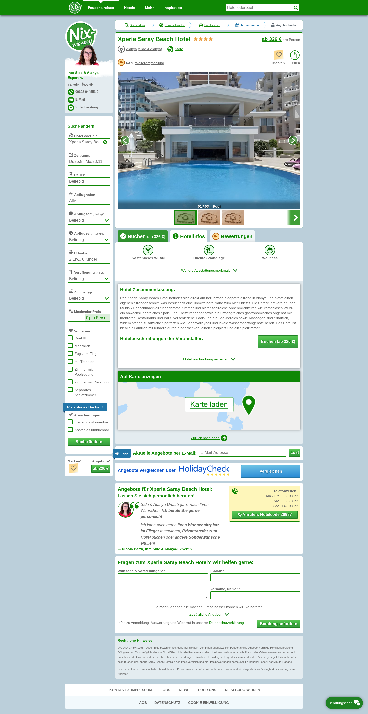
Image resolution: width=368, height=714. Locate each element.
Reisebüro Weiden (242, 690)
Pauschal (101, 8)
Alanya (131, 49)
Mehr (149, 8)
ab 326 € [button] (101, 468)
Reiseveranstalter (199, 652)
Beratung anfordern (278, 624)
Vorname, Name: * (225, 589)
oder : (87, 136)
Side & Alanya (150, 49)
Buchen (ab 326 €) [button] (278, 341)
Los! (294, 452)
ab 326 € (272, 39)
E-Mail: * (217, 571)
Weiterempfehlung (149, 63)
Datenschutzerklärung (226, 623)
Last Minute (274, 661)
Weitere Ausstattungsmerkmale (206, 270)
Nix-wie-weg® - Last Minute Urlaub (81, 36)
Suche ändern (89, 442)
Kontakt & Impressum (130, 690)
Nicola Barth (80, 85)
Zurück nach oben (205, 438)
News (184, 690)
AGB (143, 703)
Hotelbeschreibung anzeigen (206, 359)
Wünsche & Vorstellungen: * (141, 571)
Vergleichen (271, 471)
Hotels (129, 8)
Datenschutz (167, 703)
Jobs (165, 690)
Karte (179, 49)
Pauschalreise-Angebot (244, 647)
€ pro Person (97, 318)
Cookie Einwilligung (208, 703)
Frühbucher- (252, 661)
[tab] (143, 236)
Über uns (207, 690)
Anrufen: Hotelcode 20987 (267, 514)
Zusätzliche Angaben (205, 614)
